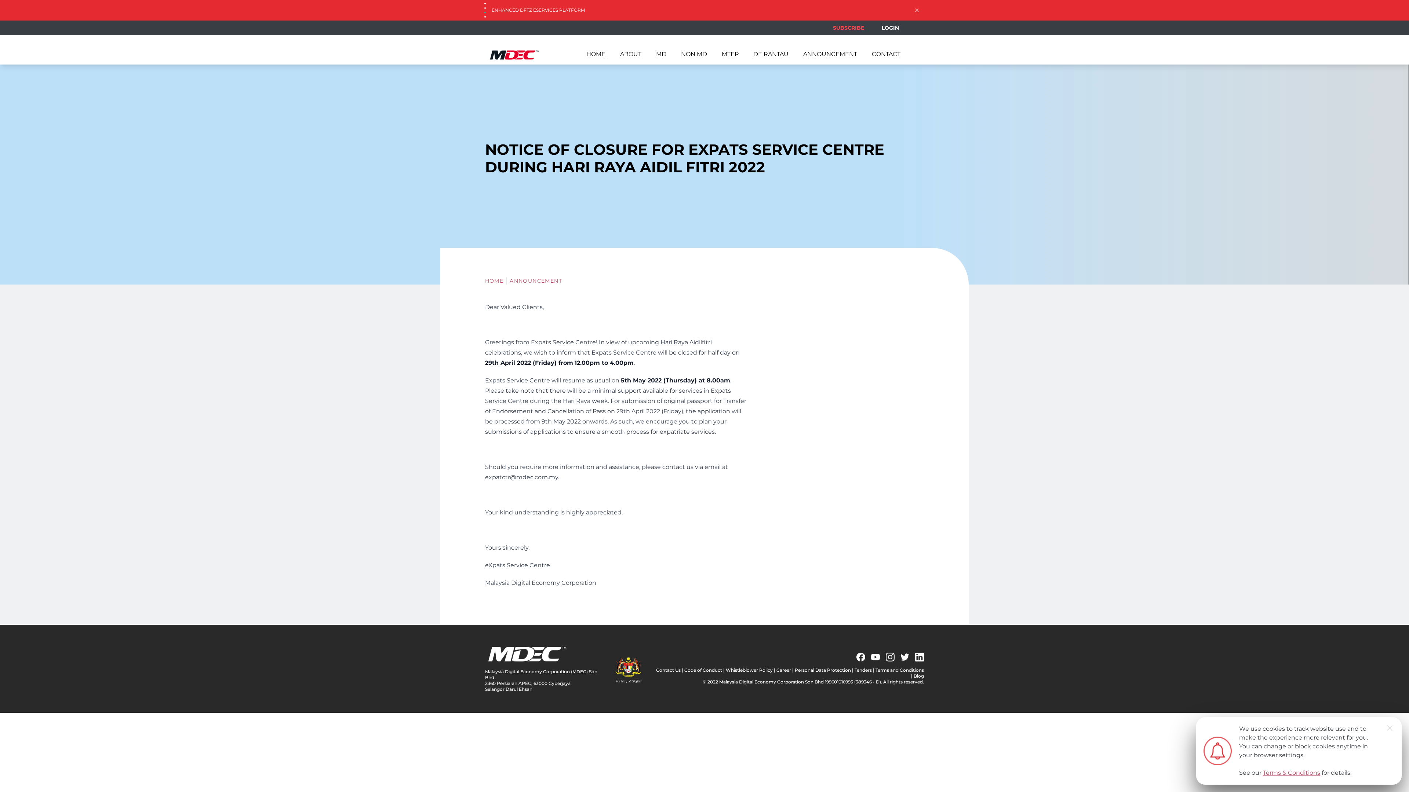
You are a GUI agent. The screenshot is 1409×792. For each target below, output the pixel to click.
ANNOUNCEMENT (830, 54)
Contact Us (668, 670)
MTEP (730, 54)
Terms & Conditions (1291, 772)
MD (661, 54)
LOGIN (890, 28)
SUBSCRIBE (848, 28)
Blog (919, 676)
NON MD (694, 54)
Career (783, 670)
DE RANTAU (771, 54)
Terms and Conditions (899, 670)
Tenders (863, 670)
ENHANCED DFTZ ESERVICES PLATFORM (538, 10)
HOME (595, 54)
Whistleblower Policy (749, 670)
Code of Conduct (703, 670)
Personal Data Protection (823, 670)
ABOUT (630, 54)
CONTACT (886, 54)
